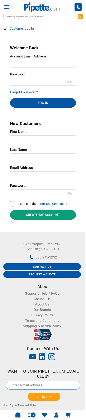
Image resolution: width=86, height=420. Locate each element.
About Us (42, 304)
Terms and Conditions (52, 203)
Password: (18, 74)
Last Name (18, 150)
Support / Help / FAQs (42, 293)
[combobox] (43, 16)
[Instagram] (51, 357)
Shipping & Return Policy (42, 326)
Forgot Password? (24, 92)
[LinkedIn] (42, 357)
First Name (18, 132)
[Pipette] (42, 7)
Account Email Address (28, 56)
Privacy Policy (42, 315)
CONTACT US (42, 266)
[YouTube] (32, 357)
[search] (80, 16)
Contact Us (42, 299)
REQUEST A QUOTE (42, 274)
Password (17, 186)
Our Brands (42, 310)
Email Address (21, 168)
